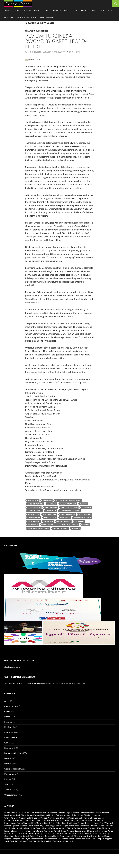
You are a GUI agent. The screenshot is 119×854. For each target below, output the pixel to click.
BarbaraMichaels (87, 812)
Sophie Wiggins (105, 838)
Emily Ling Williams (69, 507)
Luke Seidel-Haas (71, 833)
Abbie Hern (47, 500)
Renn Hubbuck (66, 836)
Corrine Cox (53, 818)
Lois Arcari (22, 833)
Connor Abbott (40, 818)
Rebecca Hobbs (52, 836)
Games (111, 11)
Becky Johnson (102, 812)
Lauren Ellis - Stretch (84, 831)
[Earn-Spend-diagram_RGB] (59, 562)
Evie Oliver (86, 507)
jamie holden (33, 514)
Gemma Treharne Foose (88, 823)
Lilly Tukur (65, 518)
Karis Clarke (67, 828)
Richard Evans (104, 836)
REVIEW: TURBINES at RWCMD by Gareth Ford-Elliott (56, 41)
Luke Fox (59, 833)
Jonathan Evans (23, 828)
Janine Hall (85, 825)
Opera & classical (80, 11)
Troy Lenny (57, 841)
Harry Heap (51, 511)
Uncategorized (41, 31)
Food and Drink (11, 737)
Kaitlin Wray (55, 828)
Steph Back (9, 841)
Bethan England (34, 815)
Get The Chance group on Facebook (28, 683)
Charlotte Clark (11, 818)
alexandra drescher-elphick (68, 500)
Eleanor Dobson (11, 820)
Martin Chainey (102, 833)
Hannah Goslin (26, 825)
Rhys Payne (91, 836)
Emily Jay (99, 820)
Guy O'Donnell (106, 823)
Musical (7, 763)
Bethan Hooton (48, 815)
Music (17, 11)
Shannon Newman (77, 838)
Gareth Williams (69, 823)
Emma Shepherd (24, 823)
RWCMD (85, 525)
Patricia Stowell (22, 836)
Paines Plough (34, 521)
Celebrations (10, 706)
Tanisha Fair (46, 841)
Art (93, 11)
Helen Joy (38, 825)
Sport (66, 11)
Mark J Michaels (87, 833)
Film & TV (57, 11)
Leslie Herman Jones (103, 831)
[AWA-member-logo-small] (43, 586)
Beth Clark (21, 815)
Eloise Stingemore (73, 820)
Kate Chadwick (90, 828)
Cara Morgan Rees (68, 504)
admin (7, 812)
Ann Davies (52, 812)
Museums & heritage (32, 11)
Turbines (76, 528)
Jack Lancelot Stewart (70, 511)
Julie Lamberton (67, 514)
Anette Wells (40, 812)
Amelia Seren (17, 812)
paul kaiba (48, 521)
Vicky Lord (68, 841)
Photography (10, 774)
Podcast (8, 779)
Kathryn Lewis (10, 831)
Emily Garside (88, 820)
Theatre (7, 11)
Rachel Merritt (64, 521)
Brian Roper (77, 815)
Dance (46, 11)
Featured (8, 722)
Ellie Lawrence (57, 820)
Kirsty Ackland (67, 831)
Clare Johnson (34, 507)
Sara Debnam (37, 838)
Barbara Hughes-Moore (68, 812)
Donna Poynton (82, 818)
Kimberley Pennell (52, 831)
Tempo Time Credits (47, 18)
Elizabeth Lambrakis (41, 820)
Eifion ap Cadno (97, 818)
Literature (8, 18)
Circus (102, 11)
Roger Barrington (12, 838)
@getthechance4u (12, 667)
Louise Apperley (35, 833)
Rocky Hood (33, 525)
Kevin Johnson (24, 831)
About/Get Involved (25, 18)
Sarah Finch (63, 838)
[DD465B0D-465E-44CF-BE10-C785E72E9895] (59, 632)
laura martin (50, 518)
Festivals (8, 727)
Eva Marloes (37, 823)
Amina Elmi (28, 812)
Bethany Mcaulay (63, 815)
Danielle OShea (67, 818)
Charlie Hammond (92, 815)
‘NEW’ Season (33, 500)
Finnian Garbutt (35, 511)
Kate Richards (103, 828)
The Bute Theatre (60, 528)
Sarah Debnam (50, 838)
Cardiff (83, 504)
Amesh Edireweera (35, 504)
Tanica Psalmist (33, 841)
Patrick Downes (37, 836)
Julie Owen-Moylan (40, 828)
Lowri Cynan (48, 833)
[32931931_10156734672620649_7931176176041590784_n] (52, 609)
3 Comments (74, 52)
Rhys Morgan (80, 836)
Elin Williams (25, 820)
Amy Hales (51, 504)
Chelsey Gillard (26, 818)
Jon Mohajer (10, 828)
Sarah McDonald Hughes (38, 528)
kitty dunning (85, 514)
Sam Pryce (25, 838)
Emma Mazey (10, 823)
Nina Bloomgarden (82, 518)
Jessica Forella (49, 514)
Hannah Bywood (11, 825)
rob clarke (79, 521)
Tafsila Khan (20, 841)
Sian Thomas (91, 838)
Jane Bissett (74, 825)
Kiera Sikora (37, 831)
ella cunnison (51, 507)
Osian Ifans (9, 836)
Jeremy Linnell (97, 825)
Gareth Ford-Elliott (55, 52)
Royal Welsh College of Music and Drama (60, 525)
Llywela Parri (10, 833)
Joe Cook (109, 825)
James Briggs (49, 825)
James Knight (62, 825)
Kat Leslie (77, 828)
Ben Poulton (10, 815)
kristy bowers (34, 518)
